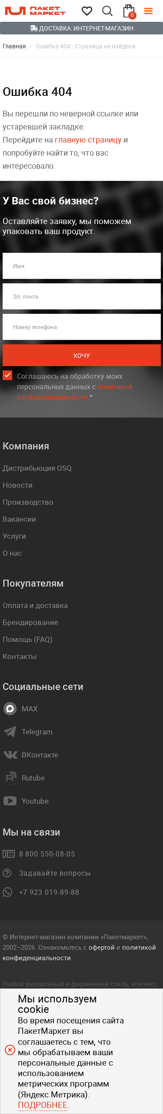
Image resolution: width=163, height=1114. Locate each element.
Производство (28, 502)
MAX (30, 708)
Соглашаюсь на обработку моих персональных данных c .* (74, 386)
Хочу (81, 355)
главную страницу (88, 139)
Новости (18, 485)
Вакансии (19, 519)
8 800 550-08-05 (47, 853)
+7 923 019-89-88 (49, 892)
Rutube (33, 778)
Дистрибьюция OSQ (37, 468)
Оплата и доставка (35, 605)
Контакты (20, 656)
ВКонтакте (40, 755)
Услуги (14, 536)
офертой (102, 947)
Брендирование (30, 622)
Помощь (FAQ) (28, 639)
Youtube (35, 801)
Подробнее (42, 1105)
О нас (12, 553)
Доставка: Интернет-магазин (85, 28)
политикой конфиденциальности (74, 392)
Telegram (37, 732)
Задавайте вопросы (55, 873)
